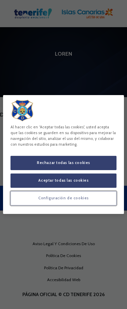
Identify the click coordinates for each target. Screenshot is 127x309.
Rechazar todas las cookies (63, 162)
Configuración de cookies (63, 198)
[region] (63, 154)
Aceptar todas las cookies (63, 180)
